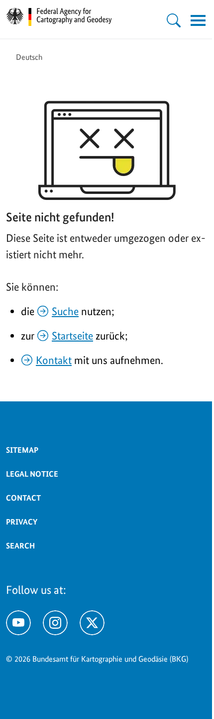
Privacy (21, 522)
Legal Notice (32, 474)
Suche (65, 311)
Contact (23, 498)
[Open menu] (198, 20)
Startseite (72, 335)
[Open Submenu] (174, 20)
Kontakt (54, 360)
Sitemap (22, 450)
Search (20, 545)
